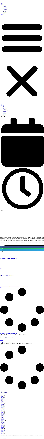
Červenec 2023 (3, 417)
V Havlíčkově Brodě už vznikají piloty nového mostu (7, 337)
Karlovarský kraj (4, 7)
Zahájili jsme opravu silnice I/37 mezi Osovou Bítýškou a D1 (8, 258)
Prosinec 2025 (2, 399)
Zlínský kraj (4, 114)
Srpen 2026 (2, 395)
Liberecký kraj (4, 109)
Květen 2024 (2, 411)
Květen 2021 (2, 431)
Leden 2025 (2, 406)
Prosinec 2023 (2, 414)
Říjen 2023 (2, 415)
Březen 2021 (2, 432)
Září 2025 (2, 401)
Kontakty (2, 14)
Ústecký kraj (4, 112)
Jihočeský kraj (4, 6)
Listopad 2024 (3, 407)
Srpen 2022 (2, 422)
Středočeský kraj (4, 12)
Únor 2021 (2, 433)
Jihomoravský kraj (5, 107)
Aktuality (2, 104)
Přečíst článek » (1, 340)
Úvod (2, 3)
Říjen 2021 (2, 428)
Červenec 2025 (3, 402)
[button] (22, 59)
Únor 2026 (2, 398)
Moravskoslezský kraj (5, 9)
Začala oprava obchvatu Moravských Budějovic (7, 275)
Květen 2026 (2, 396)
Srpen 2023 (2, 416)
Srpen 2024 (2, 409)
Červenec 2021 (3, 430)
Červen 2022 (2, 423)
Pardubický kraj (4, 10)
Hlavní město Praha (5, 106)
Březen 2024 (2, 412)
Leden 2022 (2, 426)
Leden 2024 (2, 413)
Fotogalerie (2, 4)
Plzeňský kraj (4, 11)
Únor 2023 (2, 418)
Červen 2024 (2, 410)
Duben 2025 (2, 404)
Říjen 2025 (2, 400)
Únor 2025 (2, 405)
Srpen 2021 (2, 429)
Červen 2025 (2, 403)
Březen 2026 (2, 397)
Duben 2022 (2, 424)
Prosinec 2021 (2, 427)
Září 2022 (2, 421)
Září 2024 (2, 408)
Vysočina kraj (4, 13)
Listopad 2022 (3, 420)
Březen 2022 (2, 425)
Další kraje (2, 5)
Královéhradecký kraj (5, 8)
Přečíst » (1, 268)
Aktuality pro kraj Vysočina (4, 392)
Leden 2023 (2, 419)
